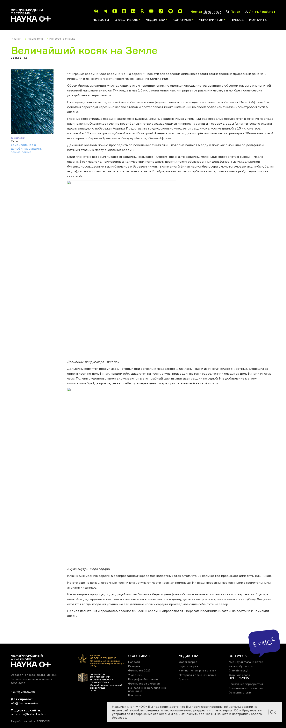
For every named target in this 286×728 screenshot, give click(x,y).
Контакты (258, 20)
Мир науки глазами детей (246, 661)
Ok (273, 712)
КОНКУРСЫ (238, 656)
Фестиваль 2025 (139, 670)
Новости (101, 20)
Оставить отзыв (240, 692)
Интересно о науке (62, 38)
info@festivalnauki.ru (24, 703)
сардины (35, 148)
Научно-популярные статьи (197, 670)
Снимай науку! (238, 670)
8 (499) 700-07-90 (23, 692)
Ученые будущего (241, 666)
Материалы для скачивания (197, 675)
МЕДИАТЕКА (188, 656)
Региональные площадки (246, 688)
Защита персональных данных (31, 679)
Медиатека (35, 38)
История (134, 666)
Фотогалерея (188, 661)
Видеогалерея (188, 666)
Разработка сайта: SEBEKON (30, 721)
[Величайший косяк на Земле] (32, 101)
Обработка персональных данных (34, 674)
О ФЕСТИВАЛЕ (140, 656)
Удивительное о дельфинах (23, 146)
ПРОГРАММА (239, 678)
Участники (135, 675)
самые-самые (21, 152)
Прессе (237, 20)
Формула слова (239, 675)
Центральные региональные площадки (147, 689)
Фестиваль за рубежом (144, 683)
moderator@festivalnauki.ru (28, 714)
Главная (16, 38)
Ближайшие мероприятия (246, 683)
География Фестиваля (143, 679)
